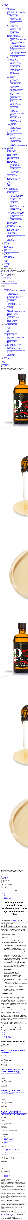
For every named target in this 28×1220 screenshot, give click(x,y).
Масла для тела (14, 111)
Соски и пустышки (12, 175)
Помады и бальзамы (12, 154)
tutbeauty (6, 1176)
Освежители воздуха (12, 233)
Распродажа (7, 6)
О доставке (7, 1136)
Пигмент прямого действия (17, 46)
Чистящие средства (12, 240)
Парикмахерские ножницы (17, 142)
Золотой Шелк (4, 877)
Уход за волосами (11, 59)
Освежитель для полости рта (17, 210)
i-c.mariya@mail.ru (11, 1197)
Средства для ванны (15, 121)
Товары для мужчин (12, 14)
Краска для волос (14, 73)
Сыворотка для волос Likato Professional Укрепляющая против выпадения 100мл (12, 1092)
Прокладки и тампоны (16, 219)
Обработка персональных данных (13, 1152)
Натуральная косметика (13, 57)
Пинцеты (12, 144)
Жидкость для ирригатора (17, 206)
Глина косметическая (15, 91)
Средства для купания (16, 172)
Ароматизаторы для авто (13, 237)
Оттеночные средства (15, 45)
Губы (8, 181)
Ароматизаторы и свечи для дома (16, 235)
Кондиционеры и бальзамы (17, 50)
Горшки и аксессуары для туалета (16, 159)
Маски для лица (14, 87)
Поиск (2, 286)
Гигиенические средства (10, 188)
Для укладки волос (15, 140)
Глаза (8, 185)
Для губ (12, 94)
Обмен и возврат (8, 247)
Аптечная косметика (12, 25)
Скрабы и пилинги (15, 83)
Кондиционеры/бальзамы (16, 69)
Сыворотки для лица (15, 90)
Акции (5, 5)
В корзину (3, 893)
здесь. (18, 1012)
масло (14, 920)
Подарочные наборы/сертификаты (16, 12)
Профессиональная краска (17, 42)
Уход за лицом (10, 77)
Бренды (6, 4)
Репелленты (10, 147)
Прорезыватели (11, 174)
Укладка (12, 72)
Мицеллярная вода (15, 97)
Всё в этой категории (12, 11)
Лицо (8, 184)
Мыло (8, 220)
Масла (11, 131)
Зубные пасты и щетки (13, 152)
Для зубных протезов (15, 209)
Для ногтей (13, 123)
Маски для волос (14, 53)
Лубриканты (13, 33)
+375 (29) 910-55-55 (6, 276)
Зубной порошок (14, 208)
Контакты (6, 253)
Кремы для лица (14, 86)
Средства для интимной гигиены (15, 212)
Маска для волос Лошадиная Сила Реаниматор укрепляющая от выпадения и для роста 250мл (12, 1071)
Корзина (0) (14, 283)
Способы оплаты (8, 1138)
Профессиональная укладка (17, 48)
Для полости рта (14, 32)
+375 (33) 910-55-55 (6, 277)
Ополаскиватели (14, 202)
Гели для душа (14, 107)
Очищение (13, 84)
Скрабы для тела (14, 118)
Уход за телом (10, 100)
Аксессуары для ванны (13, 158)
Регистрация (7, 283)
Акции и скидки (8, 249)
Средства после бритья (16, 21)
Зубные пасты (13, 199)
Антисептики (10, 192)
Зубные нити (13, 205)
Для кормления (11, 161)
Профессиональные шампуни (18, 52)
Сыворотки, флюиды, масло (17, 55)
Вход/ (2, 283)
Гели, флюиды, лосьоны (16, 89)
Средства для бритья (15, 19)
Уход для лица (13, 31)
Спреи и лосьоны (14, 70)
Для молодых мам (11, 223)
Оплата (6, 246)
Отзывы (6, 254)
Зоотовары (10, 239)
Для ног (12, 110)
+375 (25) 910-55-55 (6, 278)
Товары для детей (8, 148)
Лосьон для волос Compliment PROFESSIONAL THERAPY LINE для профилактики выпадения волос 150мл (14, 1112)
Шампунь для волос (15, 66)
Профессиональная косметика (15, 36)
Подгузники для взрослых (14, 226)
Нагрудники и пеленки (13, 157)
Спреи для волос (14, 56)
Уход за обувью (11, 232)
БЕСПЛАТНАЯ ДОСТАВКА (8, 271)
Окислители (13, 43)
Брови (8, 182)
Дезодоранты (13, 116)
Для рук (12, 108)
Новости (6, 250)
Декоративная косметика (10, 176)
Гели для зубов (14, 203)
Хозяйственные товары (10, 227)
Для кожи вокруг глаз (15, 96)
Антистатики (10, 236)
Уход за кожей (13, 169)
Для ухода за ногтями (15, 141)
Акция (5, 242)
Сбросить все (4, 1045)
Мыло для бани (14, 130)
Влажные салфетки (12, 222)
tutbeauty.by (7, 1175)
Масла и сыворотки (15, 65)
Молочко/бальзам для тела (17, 117)
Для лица (12, 22)
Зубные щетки (14, 201)
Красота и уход (8, 8)
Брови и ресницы (14, 93)
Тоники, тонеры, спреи (16, 99)
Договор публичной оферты (11, 252)
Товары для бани (11, 124)
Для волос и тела (14, 23)
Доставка (6, 244)
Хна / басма (13, 76)
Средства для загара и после (14, 133)
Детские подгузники (12, 155)
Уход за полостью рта (12, 193)
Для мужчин (13, 49)
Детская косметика (12, 162)
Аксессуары (10, 134)
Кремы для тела (14, 106)
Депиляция (13, 120)
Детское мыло (13, 168)
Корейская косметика (12, 35)
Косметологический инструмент (18, 145)
